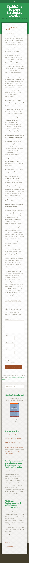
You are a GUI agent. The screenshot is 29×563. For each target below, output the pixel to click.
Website (7, 350)
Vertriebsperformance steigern (13, 301)
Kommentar (8, 319)
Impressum (7, 542)
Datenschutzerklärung (10, 546)
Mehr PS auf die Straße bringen (13, 300)
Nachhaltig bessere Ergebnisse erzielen (14, 11)
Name (6, 335)
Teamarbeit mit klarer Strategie (12, 435)
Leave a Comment (10, 33)
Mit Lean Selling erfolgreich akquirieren (14, 447)
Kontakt (7, 550)
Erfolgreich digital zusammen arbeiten (14, 438)
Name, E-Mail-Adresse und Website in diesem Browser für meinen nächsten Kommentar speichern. (14, 360)
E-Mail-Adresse (9, 342)
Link (6, 535)
